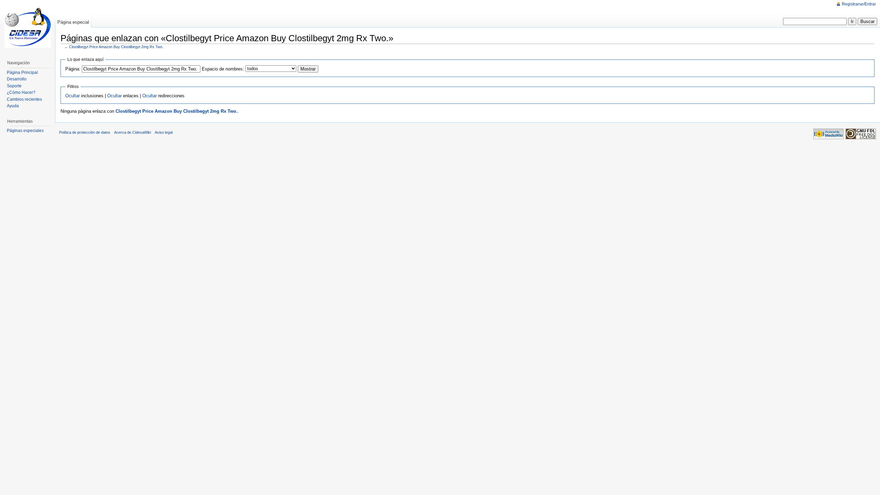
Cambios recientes (24, 99)
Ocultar (72, 95)
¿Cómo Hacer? (21, 92)
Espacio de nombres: (223, 69)
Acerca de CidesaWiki (132, 132)
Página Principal (22, 72)
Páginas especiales (25, 130)
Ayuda (13, 105)
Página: (72, 69)
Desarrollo (16, 79)
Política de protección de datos (84, 132)
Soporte (14, 86)
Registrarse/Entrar (859, 4)
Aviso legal (164, 132)
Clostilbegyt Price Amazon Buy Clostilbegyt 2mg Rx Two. (116, 47)
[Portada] (27, 27)
